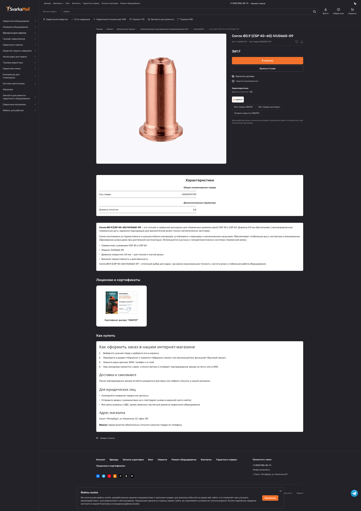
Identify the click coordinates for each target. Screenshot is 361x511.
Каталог (100, 459)
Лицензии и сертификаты (110, 465)
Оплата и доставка (133, 459)
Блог (150, 459)
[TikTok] (120, 476)
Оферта (300, 493)
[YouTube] (109, 476)
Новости (162, 459)
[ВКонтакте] (98, 476)
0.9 (251, 92)
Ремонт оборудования (184, 459)
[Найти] (314, 11)
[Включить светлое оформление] (355, 3)
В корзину (267, 60)
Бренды (114, 459)
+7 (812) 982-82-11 (239, 3)
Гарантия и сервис (226, 459)
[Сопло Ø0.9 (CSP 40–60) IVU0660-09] (161, 99)
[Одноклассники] (115, 476)
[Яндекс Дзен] (126, 476)
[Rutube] (132, 476)
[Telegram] (103, 476)
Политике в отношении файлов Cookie (119, 504)
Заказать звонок (258, 3)
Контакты (206, 459)
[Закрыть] (280, 491)
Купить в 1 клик (268, 68)
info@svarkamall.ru (261, 470)
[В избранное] (296, 41)
